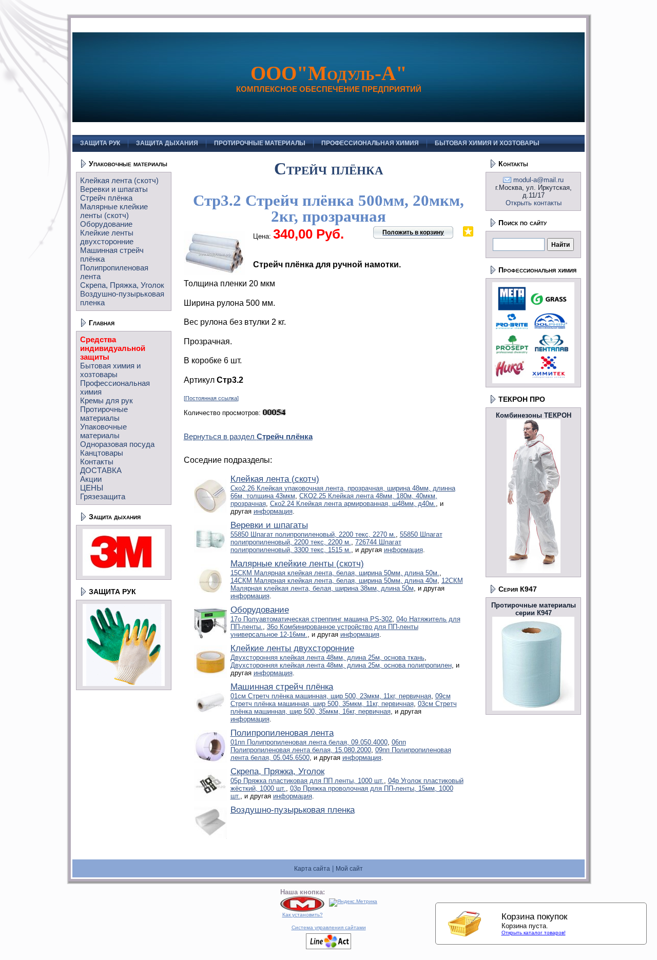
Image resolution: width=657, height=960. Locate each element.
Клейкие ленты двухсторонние (106, 237)
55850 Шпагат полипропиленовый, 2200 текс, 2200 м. (336, 538)
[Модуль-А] (302, 910)
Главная (101, 323)
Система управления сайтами (329, 927)
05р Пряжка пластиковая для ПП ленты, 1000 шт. (307, 781)
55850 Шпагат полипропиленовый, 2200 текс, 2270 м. (313, 534)
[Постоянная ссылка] (211, 398)
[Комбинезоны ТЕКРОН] (534, 571)
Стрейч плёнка (106, 197)
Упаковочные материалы (128, 164)
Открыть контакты (534, 203)
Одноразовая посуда (117, 444)
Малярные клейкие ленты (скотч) (114, 211)
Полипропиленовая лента (282, 733)
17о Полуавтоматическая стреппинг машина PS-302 (311, 619)
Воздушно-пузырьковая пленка (292, 810)
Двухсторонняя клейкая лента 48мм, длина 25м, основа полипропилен (341, 665)
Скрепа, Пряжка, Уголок (122, 285)
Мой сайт (349, 868)
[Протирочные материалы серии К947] (533, 708)
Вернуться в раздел (248, 436)
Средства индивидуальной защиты (112, 348)
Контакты (96, 461)
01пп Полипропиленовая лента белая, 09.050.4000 (309, 742)
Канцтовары (101, 452)
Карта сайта (312, 868)
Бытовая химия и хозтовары (110, 370)
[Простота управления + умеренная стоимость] (328, 947)
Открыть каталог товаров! (533, 932)
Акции (91, 479)
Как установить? (302, 914)
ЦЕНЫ (91, 487)
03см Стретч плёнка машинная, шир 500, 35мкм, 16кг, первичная (343, 707)
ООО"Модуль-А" (328, 73)
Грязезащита (102, 496)
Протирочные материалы (104, 413)
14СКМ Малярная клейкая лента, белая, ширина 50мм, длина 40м (333, 580)
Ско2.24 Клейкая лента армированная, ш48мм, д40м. (353, 503)
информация (273, 511)
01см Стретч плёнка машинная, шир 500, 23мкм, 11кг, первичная (330, 696)
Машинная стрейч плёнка (281, 687)
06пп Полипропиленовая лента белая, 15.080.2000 (318, 746)
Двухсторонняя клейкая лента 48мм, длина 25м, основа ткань (327, 657)
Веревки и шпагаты (114, 189)
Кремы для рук (106, 400)
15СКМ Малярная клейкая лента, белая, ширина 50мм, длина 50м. (334, 573)
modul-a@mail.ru (538, 180)
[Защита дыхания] (124, 573)
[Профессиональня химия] (533, 381)
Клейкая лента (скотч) (119, 180)
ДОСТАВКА (101, 470)
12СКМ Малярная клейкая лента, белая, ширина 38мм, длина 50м (346, 584)
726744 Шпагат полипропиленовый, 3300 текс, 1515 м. (315, 546)
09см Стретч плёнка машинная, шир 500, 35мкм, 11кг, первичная (340, 700)
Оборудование (106, 224)
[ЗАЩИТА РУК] (124, 684)
